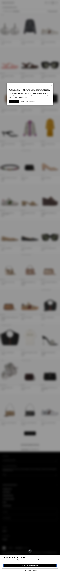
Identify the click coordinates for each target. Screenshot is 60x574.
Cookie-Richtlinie (22, 97)
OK (14, 101)
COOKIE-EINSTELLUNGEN (28, 101)
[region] (30, 94)
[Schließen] (51, 85)
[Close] (30, 551)
